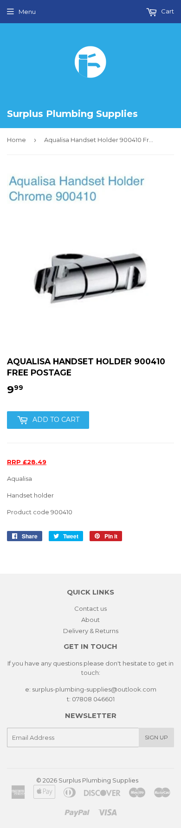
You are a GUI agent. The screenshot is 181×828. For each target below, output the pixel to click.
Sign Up (156, 737)
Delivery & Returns (90, 630)
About (90, 619)
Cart (167, 11)
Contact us (90, 608)
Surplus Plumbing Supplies (98, 780)
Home (16, 139)
